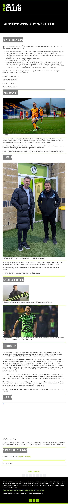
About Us (9, 490)
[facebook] (34, 500)
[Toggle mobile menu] (64, 6)
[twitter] (30, 500)
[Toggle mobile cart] (61, 6)
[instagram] (37, 500)
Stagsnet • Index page (24, 456)
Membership (17, 490)
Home (4, 490)
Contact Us (40, 490)
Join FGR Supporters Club (29, 490)
